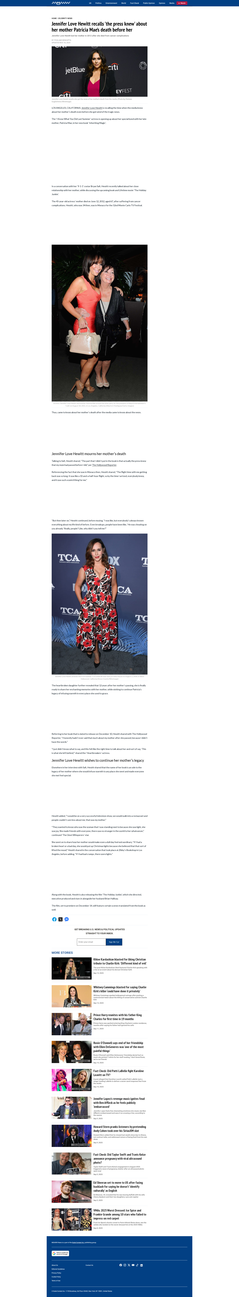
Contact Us (89, 1265)
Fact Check (134, 3)
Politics (98, 3)
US (90, 3)
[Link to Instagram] (125, 1265)
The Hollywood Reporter (104, 465)
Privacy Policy (56, 1273)
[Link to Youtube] (133, 1265)
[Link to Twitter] (129, 1265)
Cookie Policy (56, 1277)
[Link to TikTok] (137, 1265)
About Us (55, 1265)
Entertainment (111, 3)
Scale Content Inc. (78, 1242)
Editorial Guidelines (58, 1269)
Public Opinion (149, 3)
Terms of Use (56, 1281)
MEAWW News (57, 1242)
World (123, 3)
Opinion (162, 3)
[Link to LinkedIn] (141, 1265)
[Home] (61, 3)
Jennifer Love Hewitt (91, 107)
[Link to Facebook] (121, 1265)
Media (171, 3)
